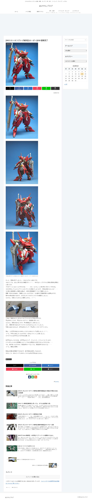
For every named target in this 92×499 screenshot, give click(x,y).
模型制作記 (9, 359)
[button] (55, 88)
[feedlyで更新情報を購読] (32, 377)
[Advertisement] (46, 24)
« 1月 (65, 84)
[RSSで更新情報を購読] (35, 377)
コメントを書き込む (33, 477)
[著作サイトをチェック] (29, 377)
